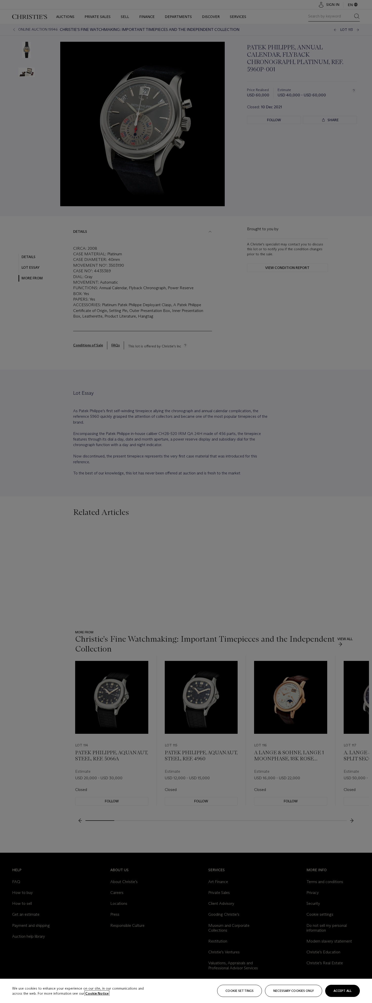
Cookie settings (239, 991)
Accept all (343, 991)
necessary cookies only (293, 991)
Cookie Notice (97, 993)
